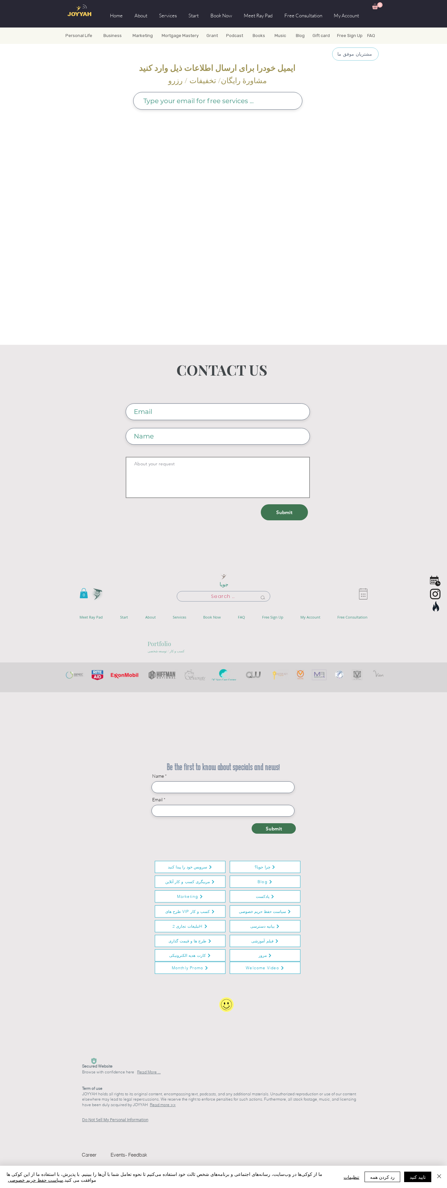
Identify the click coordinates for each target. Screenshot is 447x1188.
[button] (377, 5)
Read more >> (163, 1104)
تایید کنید (418, 1177)
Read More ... (149, 1071)
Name (158, 776)
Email (157, 799)
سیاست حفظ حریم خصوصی (35, 1180)
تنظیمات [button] (351, 1177)
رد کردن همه (382, 1177)
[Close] (439, 1177)
